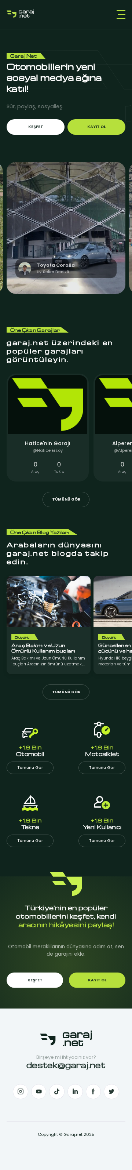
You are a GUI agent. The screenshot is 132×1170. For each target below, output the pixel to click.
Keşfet (35, 127)
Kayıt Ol (96, 127)
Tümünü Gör (66, 499)
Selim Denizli (56, 272)
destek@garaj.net (66, 1065)
